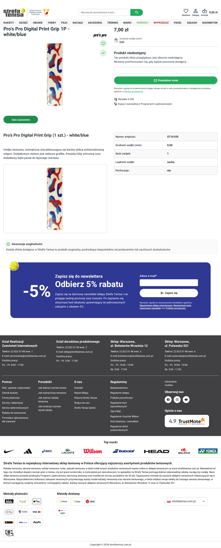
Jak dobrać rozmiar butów (52, 387)
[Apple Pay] (36, 501)
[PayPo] (36, 522)
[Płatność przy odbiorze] (9, 533)
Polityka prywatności (121, 397)
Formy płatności (11, 397)
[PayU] (23, 501)
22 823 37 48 (18, 351)
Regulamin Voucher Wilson (124, 416)
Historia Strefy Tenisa (85, 397)
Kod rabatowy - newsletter (124, 421)
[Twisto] (23, 512)
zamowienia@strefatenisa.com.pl (28, 356)
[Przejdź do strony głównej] (14, 12)
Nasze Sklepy (81, 392)
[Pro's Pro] (100, 35)
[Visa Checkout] (23, 522)
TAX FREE (115, 411)
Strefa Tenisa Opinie (84, 407)
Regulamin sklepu (119, 392)
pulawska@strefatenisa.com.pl (189, 356)
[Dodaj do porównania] (103, 53)
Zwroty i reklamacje (12, 402)
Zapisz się (171, 293)
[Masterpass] (9, 522)
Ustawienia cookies (168, 383)
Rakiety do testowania (14, 412)
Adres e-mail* (148, 276)
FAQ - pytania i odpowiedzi (16, 387)
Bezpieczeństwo (119, 387)
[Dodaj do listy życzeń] (103, 43)
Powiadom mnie (168, 80)
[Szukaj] (136, 12)
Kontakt (78, 387)
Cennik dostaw (10, 392)
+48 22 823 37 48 (28, 2)
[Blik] (9, 501)
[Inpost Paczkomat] (76, 501)
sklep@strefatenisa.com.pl (78, 351)
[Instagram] (177, 399)
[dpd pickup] (62, 512)
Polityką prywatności (133, 91)
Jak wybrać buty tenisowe (52, 392)
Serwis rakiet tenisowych (15, 407)
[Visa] (36, 512)
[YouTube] (186, 399)
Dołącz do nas (81, 402)
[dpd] (90, 501)
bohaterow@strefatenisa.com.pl (135, 356)
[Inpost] (62, 501)
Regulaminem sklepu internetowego (156, 305)
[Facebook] (168, 399)
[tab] (20, 119)
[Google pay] (9, 512)
